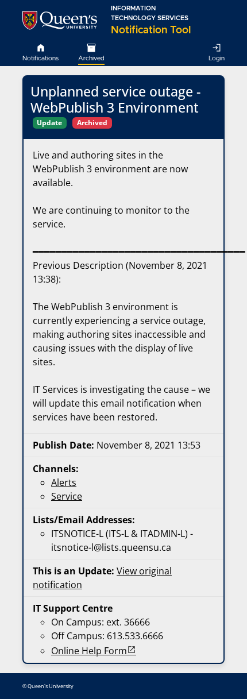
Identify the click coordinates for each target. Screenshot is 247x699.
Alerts (63, 482)
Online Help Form (89, 650)
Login (217, 58)
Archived (91, 58)
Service (66, 496)
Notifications (40, 58)
